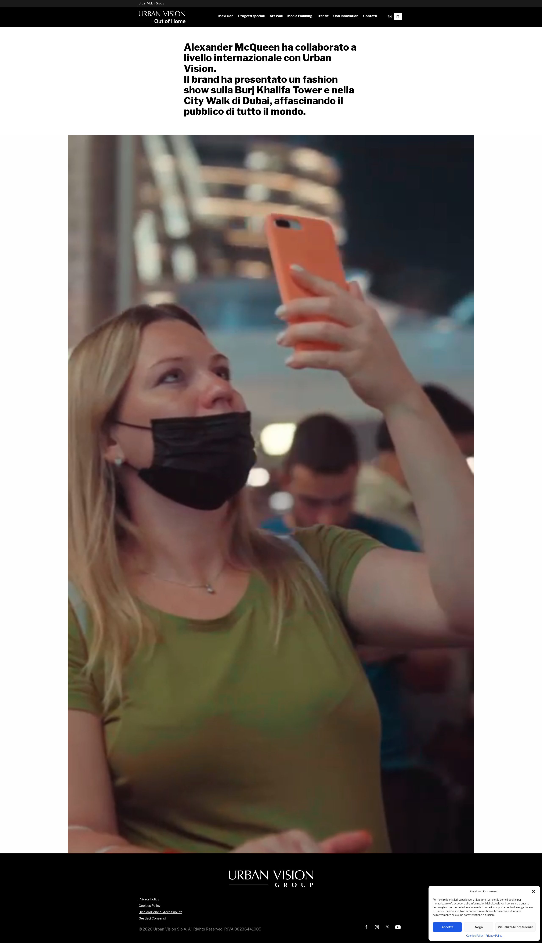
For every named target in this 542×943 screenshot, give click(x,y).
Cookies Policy (474, 935)
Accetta (447, 927)
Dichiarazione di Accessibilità (160, 912)
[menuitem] (226, 16)
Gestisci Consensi (152, 918)
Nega (479, 927)
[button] (533, 891)
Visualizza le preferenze (515, 927)
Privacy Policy (493, 935)
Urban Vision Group (151, 3)
